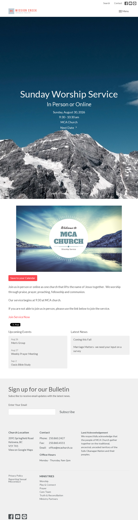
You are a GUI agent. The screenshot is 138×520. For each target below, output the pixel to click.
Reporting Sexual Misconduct (17, 480)
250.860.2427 (57, 438)
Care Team (45, 491)
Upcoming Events (19, 332)
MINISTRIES (47, 476)
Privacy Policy (15, 475)
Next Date (67, 127)
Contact (118, 3)
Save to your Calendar (22, 278)
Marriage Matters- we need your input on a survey (97, 348)
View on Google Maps (20, 449)
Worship (44, 481)
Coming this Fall (82, 339)
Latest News (79, 332)
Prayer (43, 488)
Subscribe (67, 412)
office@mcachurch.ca (60, 447)
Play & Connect (48, 484)
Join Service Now (19, 317)
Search (106, 3)
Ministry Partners (49, 498)
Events (53, 193)
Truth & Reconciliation (51, 495)
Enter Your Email (17, 404)
